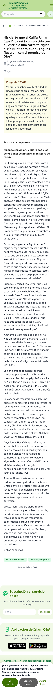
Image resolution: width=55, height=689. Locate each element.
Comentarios (11, 660)
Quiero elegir (42, 682)
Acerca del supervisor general (35, 660)
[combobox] (21, 14)
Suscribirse (45, 612)
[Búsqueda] (50, 14)
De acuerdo (10, 682)
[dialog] (26, 675)
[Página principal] (10, 25)
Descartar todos (28, 682)
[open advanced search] (41, 14)
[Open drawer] (52, 6)
